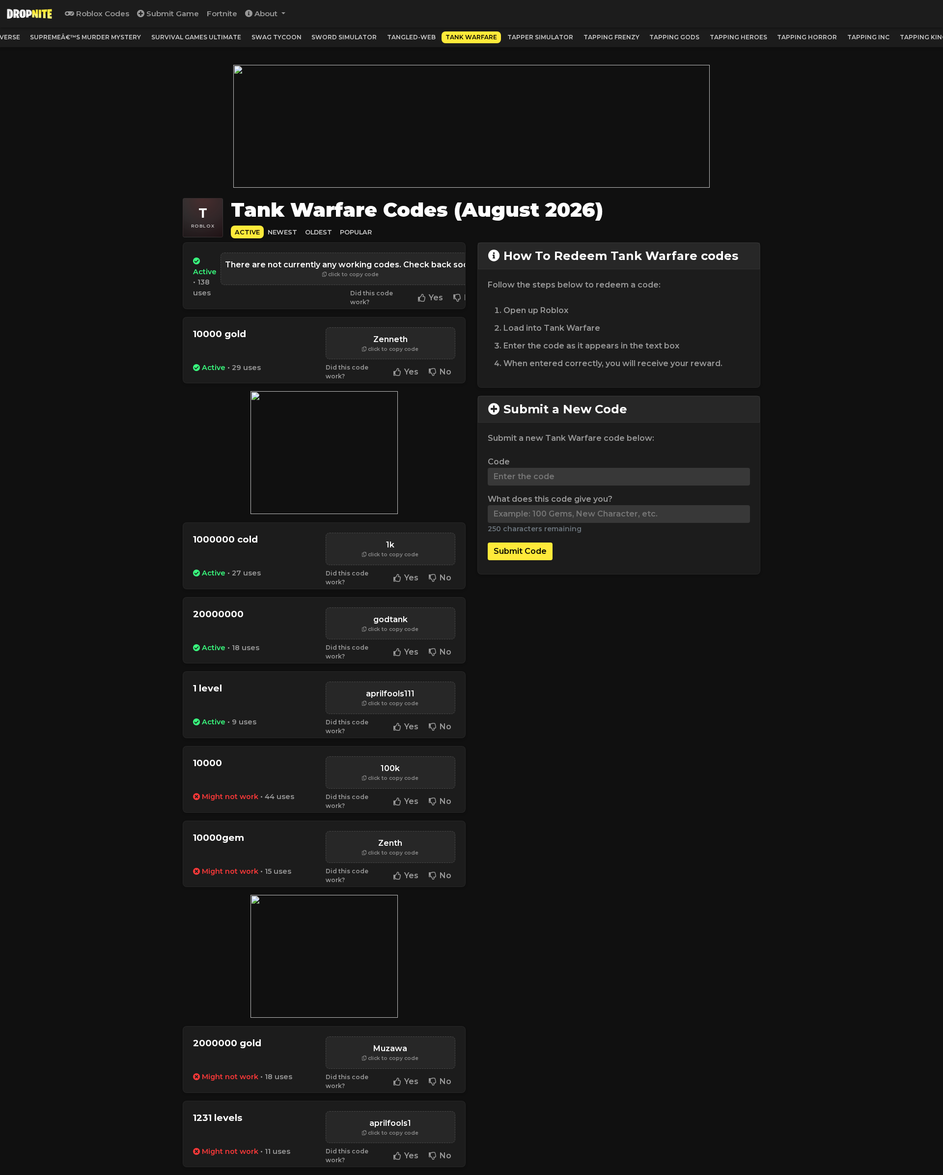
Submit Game (171, 13)
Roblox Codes (101, 13)
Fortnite (222, 13)
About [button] (265, 13)
